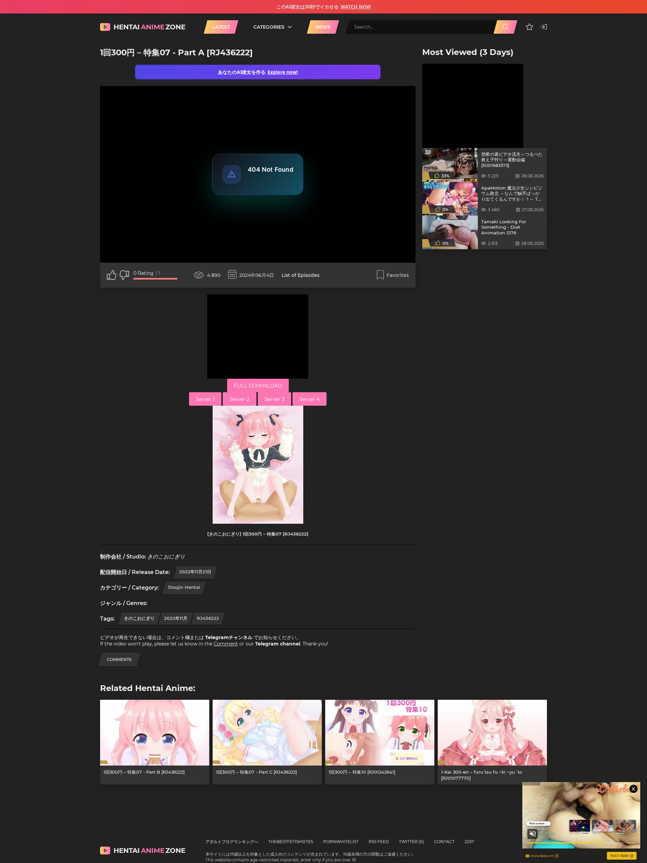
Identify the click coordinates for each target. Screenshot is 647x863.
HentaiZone (149, 27)
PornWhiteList (341, 841)
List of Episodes (300, 275)
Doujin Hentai (184, 587)
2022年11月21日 (195, 571)
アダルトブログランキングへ (232, 841)
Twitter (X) (411, 841)
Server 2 (239, 399)
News (323, 27)
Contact (444, 841)
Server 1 (205, 399)
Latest (221, 27)
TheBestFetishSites (290, 841)
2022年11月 (175, 618)
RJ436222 (208, 618)
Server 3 (274, 399)
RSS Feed (379, 841)
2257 (469, 841)
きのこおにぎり (139, 618)
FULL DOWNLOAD (258, 385)
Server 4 (309, 399)
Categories (268, 27)
